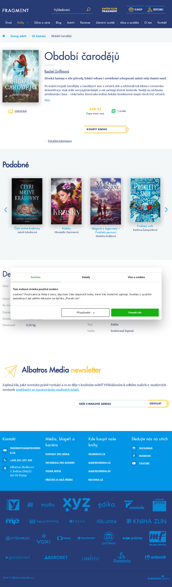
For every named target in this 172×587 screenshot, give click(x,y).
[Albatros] (13, 505)
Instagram (146, 448)
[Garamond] (18, 557)
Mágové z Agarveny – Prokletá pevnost (106, 230)
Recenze (85, 22)
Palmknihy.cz (97, 454)
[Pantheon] (109, 538)
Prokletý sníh (145, 226)
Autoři (71, 22)
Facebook (145, 455)
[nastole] (134, 505)
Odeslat (155, 403)
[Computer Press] (159, 505)
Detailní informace (60, 141)
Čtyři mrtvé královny (27, 228)
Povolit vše (134, 312)
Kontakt (162, 22)
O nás (148, 22)
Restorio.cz (96, 479)
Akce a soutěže (129, 22)
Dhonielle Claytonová (66, 232)
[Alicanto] (106, 521)
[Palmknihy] (86, 538)
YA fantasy (39, 36)
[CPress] (77, 521)
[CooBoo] (30, 505)
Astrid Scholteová (27, 232)
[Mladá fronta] (157, 538)
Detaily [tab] (86, 277)
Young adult (18, 36)
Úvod (8, 22)
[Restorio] (122, 557)
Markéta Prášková (106, 236)
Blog (58, 22)
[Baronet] (56, 557)
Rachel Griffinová (57, 71)
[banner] (13, 10)
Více (47, 100)
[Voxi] (43, 538)
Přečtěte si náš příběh (59, 479)
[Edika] (107, 505)
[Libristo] (90, 557)
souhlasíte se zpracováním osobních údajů (47, 390)
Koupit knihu (97, 129)
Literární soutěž (105, 22)
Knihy (21, 22)
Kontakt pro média (58, 454)
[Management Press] (13, 521)
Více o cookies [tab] (136, 277)
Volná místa (53, 471)
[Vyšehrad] (18, 538)
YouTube (144, 463)
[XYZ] (77, 505)
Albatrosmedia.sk (100, 471)
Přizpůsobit (83, 312)
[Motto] (48, 505)
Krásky (66, 228)
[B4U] (44, 521)
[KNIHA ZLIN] (146, 521)
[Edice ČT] (64, 538)
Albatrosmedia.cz (100, 462)
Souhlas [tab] (35, 277)
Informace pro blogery (60, 462)
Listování (21, 111)
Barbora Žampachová (145, 230)
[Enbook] (155, 557)
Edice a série (42, 22)
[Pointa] (132, 538)
